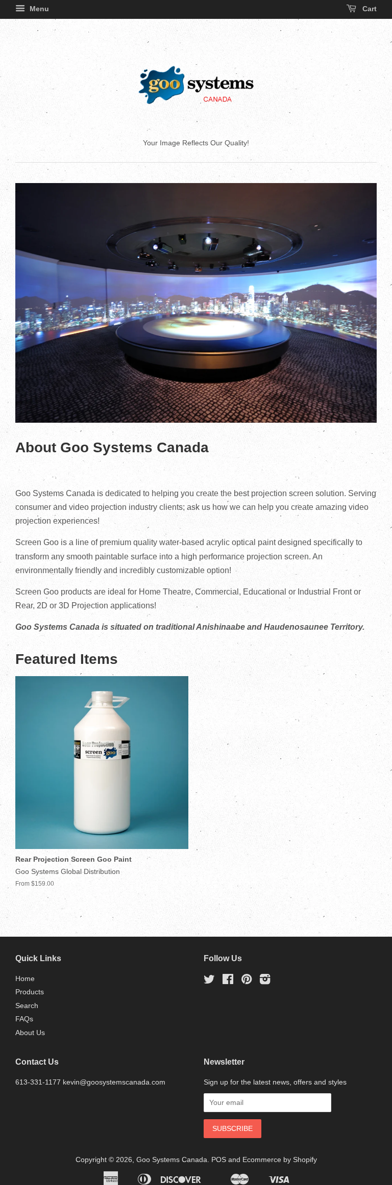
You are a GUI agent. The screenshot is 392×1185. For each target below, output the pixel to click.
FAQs (24, 1019)
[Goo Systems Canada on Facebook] (228, 981)
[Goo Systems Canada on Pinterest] (246, 981)
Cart (368, 9)
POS (218, 1160)
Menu (38, 9)
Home (25, 979)
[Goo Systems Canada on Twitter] (209, 981)
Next (355, 303)
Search (26, 1006)
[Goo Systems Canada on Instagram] (265, 981)
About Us (30, 1033)
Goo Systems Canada (171, 1160)
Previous (37, 303)
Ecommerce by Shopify (279, 1160)
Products (29, 992)
